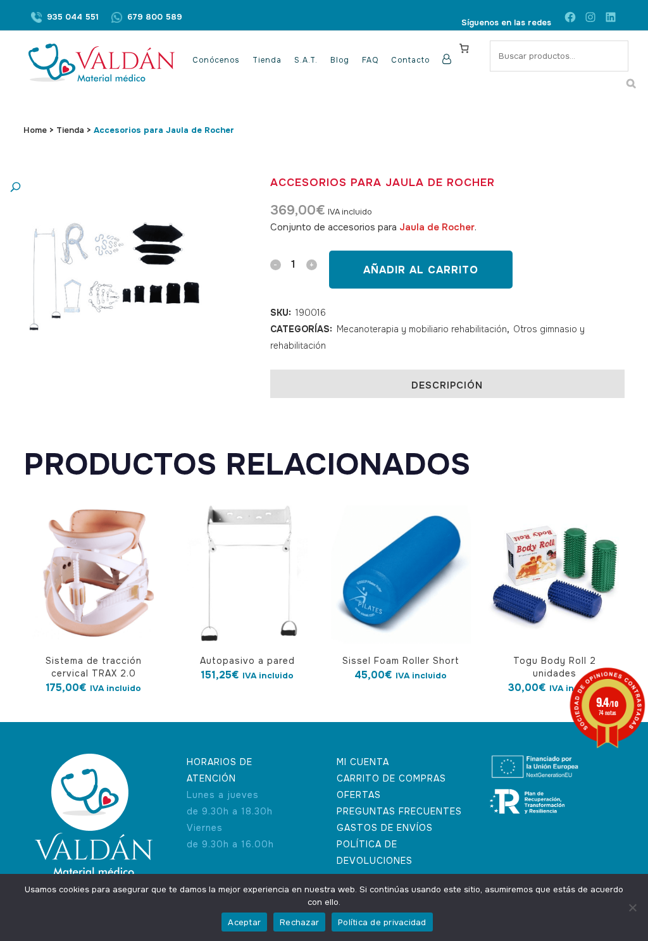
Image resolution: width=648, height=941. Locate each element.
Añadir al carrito (420, 270)
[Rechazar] (632, 907)
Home (35, 130)
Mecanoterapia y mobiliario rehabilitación (422, 329)
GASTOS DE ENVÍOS (385, 827)
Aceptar (244, 922)
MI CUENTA (363, 762)
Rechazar (299, 922)
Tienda (70, 130)
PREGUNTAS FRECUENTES (399, 811)
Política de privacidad (382, 922)
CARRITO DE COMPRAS (391, 778)
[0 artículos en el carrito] (464, 48)
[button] (101, 187)
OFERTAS (359, 795)
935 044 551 (73, 16)
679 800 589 (154, 16)
